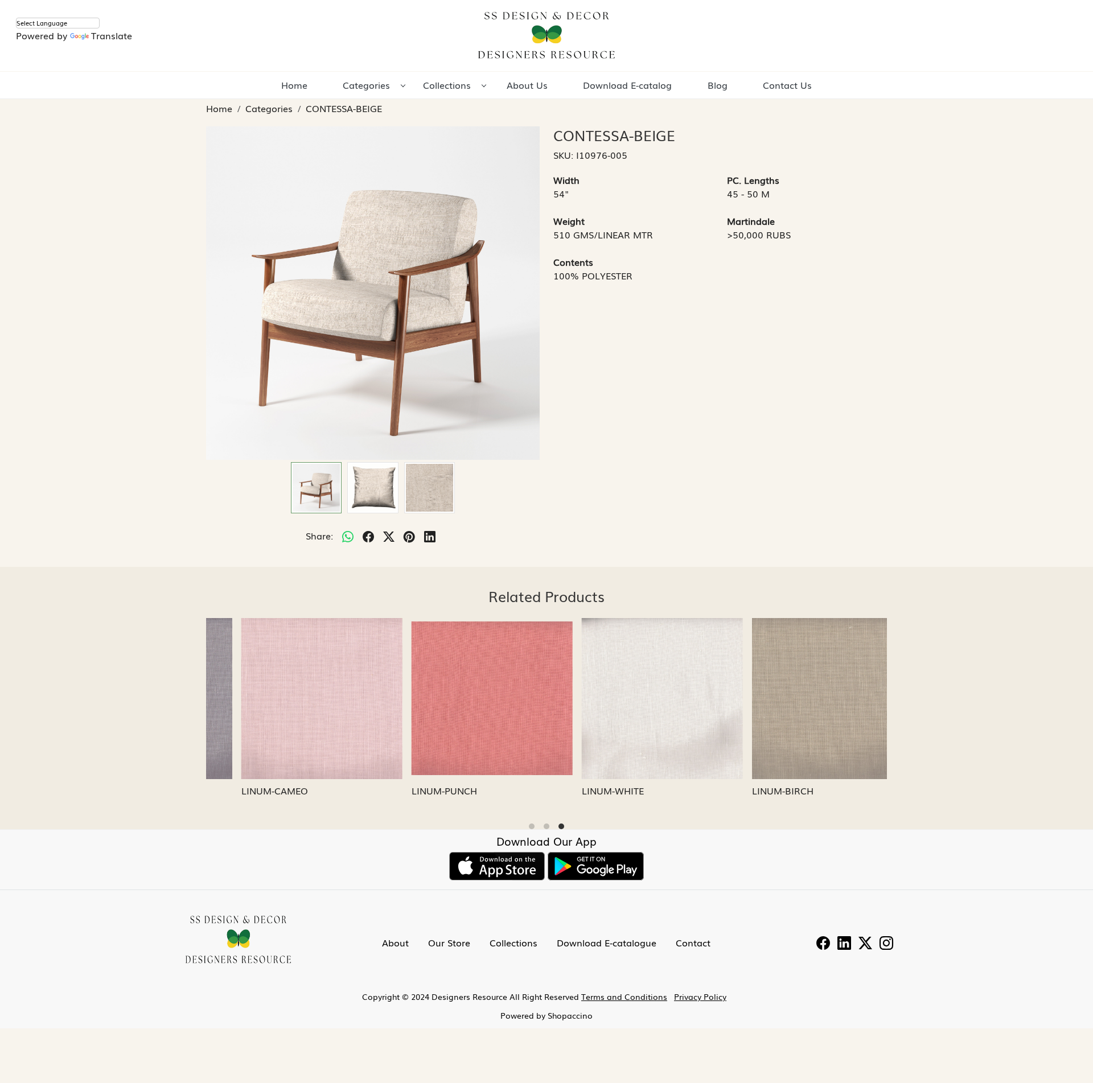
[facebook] (368, 535)
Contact (693, 942)
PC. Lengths (753, 180)
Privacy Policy (700, 996)
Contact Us (787, 85)
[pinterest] (409, 535)
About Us (527, 85)
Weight (569, 221)
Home (294, 85)
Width (566, 180)
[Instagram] (886, 944)
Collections (447, 85)
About (395, 942)
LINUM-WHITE (582, 790)
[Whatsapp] (348, 535)
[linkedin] (430, 535)
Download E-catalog (627, 85)
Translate (111, 35)
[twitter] (389, 535)
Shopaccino (570, 1015)
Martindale (751, 221)
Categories (366, 85)
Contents (573, 262)
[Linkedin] (844, 944)
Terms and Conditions (624, 996)
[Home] (546, 35)
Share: (319, 535)
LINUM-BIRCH (752, 790)
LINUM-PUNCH (413, 790)
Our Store (449, 942)
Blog (718, 85)
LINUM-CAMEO (244, 790)
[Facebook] (823, 944)
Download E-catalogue (606, 942)
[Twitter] (865, 944)
